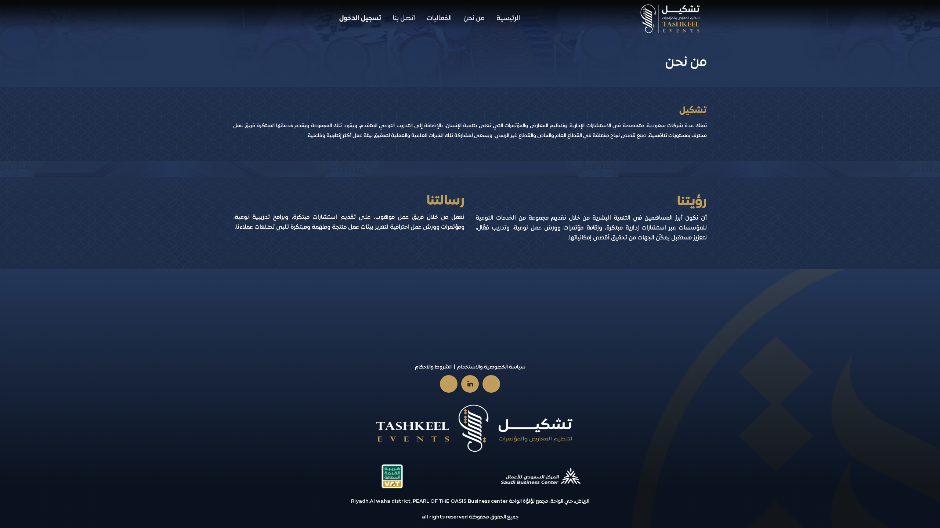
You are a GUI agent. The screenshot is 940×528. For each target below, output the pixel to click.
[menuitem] (508, 18)
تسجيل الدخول (360, 18)
